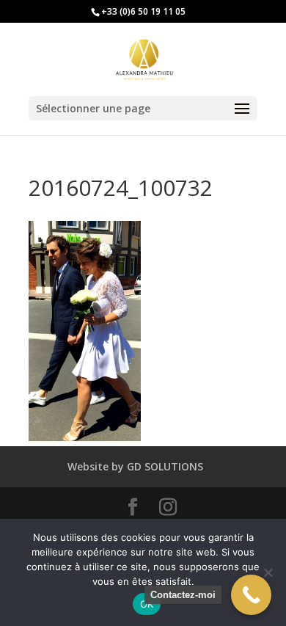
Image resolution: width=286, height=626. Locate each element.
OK (147, 604)
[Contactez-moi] (251, 595)
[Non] (267, 572)
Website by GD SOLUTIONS (135, 466)
